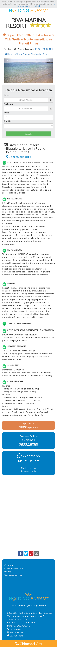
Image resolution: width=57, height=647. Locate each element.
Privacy (7, 571)
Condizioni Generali (13, 568)
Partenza (8, 104)
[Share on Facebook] (20, 553)
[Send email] (36, 553)
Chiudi (37, 6)
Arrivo (6, 95)
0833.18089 (45, 49)
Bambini (7, 121)
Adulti (6, 112)
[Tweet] (26, 553)
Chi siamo (9, 565)
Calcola (28, 134)
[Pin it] (31, 553)
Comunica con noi (13, 575)
